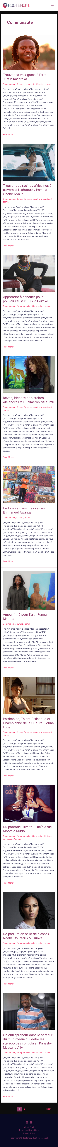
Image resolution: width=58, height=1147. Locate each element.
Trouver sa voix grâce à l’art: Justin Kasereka (24, 77)
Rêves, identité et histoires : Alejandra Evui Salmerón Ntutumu (28, 400)
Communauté (9, 84)
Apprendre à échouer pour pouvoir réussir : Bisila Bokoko (25, 299)
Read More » (8, 134)
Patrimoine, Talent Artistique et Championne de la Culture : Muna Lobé (28, 723)
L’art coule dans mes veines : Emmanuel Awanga (25, 510)
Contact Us (29, 1127)
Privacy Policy (29, 1133)
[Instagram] (31, 1122)
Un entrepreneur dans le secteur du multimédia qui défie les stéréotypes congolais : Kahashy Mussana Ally (27, 1041)
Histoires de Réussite (33, 84)
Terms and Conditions (29, 1130)
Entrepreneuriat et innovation (37, 199)
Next (50, 1109)
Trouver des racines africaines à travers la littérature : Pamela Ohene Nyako (27, 190)
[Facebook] (27, 1122)
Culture (19, 84)
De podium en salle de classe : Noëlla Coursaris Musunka (26, 936)
